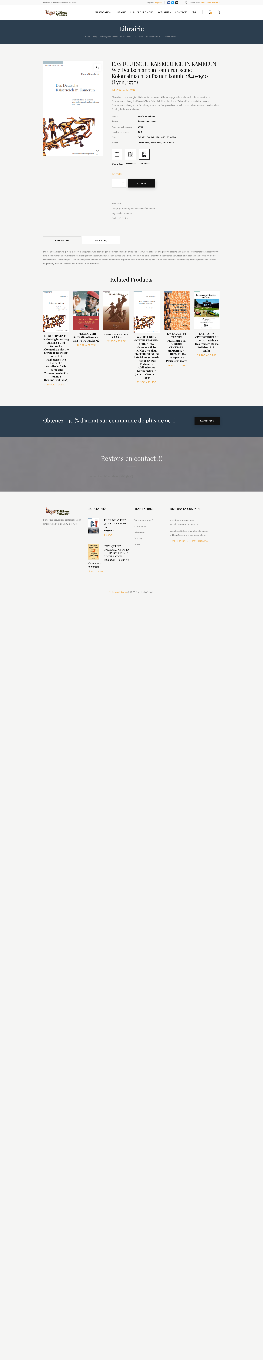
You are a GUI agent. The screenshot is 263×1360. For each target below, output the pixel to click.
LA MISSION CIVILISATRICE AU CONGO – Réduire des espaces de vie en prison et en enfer (206, 342)
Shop (95, 36)
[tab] (62, 240)
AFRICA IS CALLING (116, 334)
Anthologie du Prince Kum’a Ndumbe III (116, 36)
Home (87, 36)
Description (62, 240)
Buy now (142, 183)
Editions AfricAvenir (117, 592)
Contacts (138, 544)
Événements (139, 532)
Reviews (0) (101, 240)
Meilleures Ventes (124, 213)
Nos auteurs (140, 526)
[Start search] (218, 12)
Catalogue (139, 538)
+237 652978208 (199, 541)
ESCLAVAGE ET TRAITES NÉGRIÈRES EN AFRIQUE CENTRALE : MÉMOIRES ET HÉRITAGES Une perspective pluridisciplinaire (176, 347)
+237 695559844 (179, 541)
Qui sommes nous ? (143, 520)
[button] (97, 150)
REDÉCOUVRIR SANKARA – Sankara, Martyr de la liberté (86, 337)
